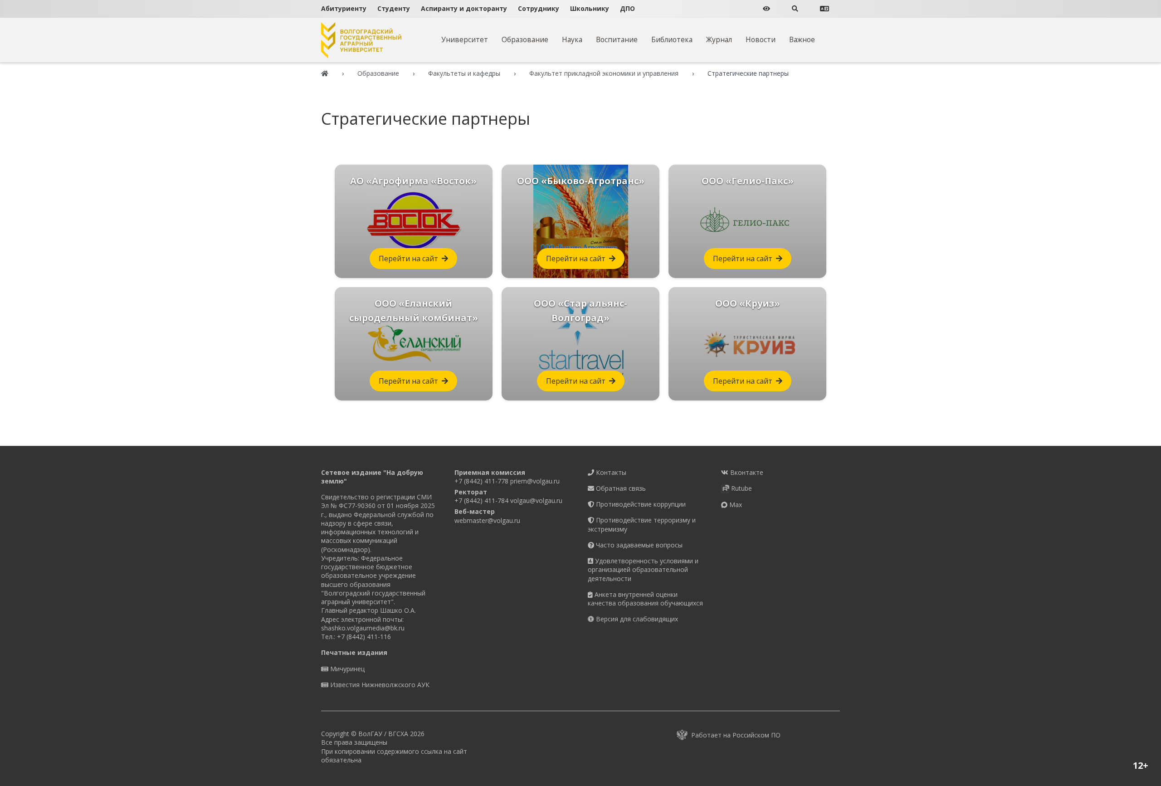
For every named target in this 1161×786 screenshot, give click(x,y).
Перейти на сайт (408, 259)
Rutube (740, 488)
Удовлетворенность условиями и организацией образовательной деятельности (643, 570)
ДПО (627, 8)
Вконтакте (745, 472)
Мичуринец (346, 668)
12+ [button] (1140, 765)
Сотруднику (538, 8)
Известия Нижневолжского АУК (378, 684)
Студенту (393, 8)
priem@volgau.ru (535, 481)
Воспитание (617, 39)
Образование (525, 39)
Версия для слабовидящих (636, 619)
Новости (761, 39)
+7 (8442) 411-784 (481, 500)
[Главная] (324, 73)
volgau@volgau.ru (536, 500)
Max (734, 504)
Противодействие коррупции (640, 504)
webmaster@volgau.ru (487, 520)
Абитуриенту (343, 8)
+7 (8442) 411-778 (481, 481)
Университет (464, 39)
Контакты (610, 472)
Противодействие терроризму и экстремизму (642, 524)
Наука (572, 39)
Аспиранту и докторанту (464, 8)
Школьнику (589, 8)
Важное (802, 39)
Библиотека (672, 39)
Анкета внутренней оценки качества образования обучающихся (645, 598)
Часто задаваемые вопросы (638, 545)
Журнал (719, 39)
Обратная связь (620, 488)
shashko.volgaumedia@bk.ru (363, 628)
